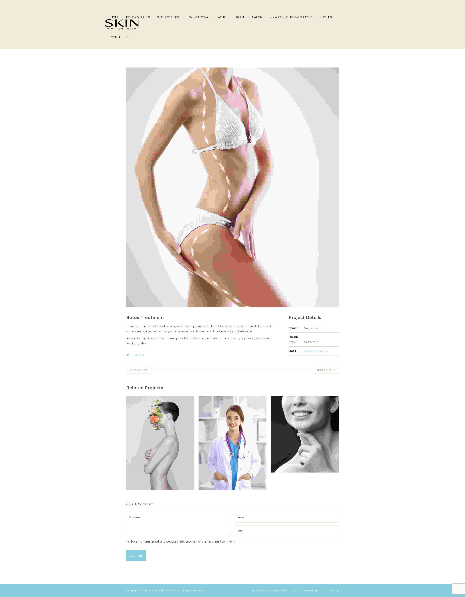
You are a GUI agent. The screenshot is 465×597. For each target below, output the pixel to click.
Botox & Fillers (138, 17)
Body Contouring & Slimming (291, 17)
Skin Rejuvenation (248, 17)
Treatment (137, 355)
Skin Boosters (168, 17)
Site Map (333, 590)
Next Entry (324, 370)
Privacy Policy (308, 590)
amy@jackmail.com (316, 351)
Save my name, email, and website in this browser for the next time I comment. (183, 541)
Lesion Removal (197, 17)
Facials (222, 17)
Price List (326, 17)
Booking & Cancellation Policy (270, 590)
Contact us (119, 37)
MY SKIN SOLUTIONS (167, 590)
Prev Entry (141, 370)
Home (115, 17)
